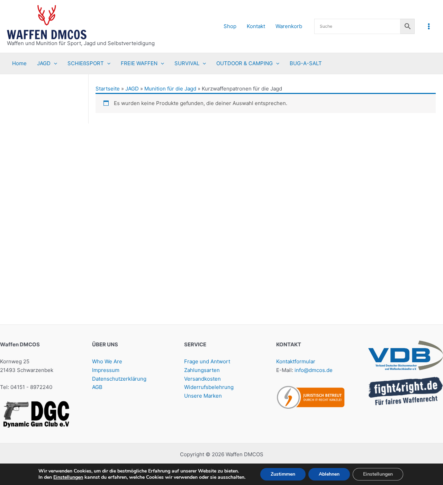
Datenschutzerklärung (119, 378)
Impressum (105, 370)
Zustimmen (283, 474)
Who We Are (107, 361)
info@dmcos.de (314, 370)
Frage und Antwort (207, 361)
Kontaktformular (295, 361)
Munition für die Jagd (170, 88)
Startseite (108, 88)
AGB (97, 387)
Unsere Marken (203, 395)
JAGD (132, 88)
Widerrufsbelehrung (209, 387)
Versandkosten (202, 378)
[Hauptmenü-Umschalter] (429, 26)
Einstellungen (68, 477)
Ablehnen (329, 474)
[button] (54, 63)
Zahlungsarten (202, 370)
